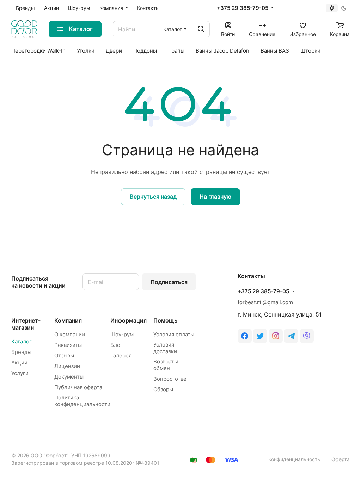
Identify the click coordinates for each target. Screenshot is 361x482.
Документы (69, 376)
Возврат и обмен (165, 365)
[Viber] (307, 336)
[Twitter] (260, 336)
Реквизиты (68, 345)
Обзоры (163, 389)
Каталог (21, 341)
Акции (19, 362)
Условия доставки (165, 348)
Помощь (165, 320)
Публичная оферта (78, 387)
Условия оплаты (173, 334)
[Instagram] (276, 336)
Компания (68, 320)
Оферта (340, 459)
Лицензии (67, 366)
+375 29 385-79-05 (242, 8)
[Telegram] (291, 336)
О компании (69, 334)
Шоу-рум (122, 334)
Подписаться (169, 281)
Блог (116, 345)
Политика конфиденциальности (82, 401)
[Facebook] (245, 336)
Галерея (120, 355)
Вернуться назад (153, 196)
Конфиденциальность (294, 459)
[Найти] (201, 29)
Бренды (21, 352)
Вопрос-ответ (171, 378)
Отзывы (64, 355)
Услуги (20, 373)
